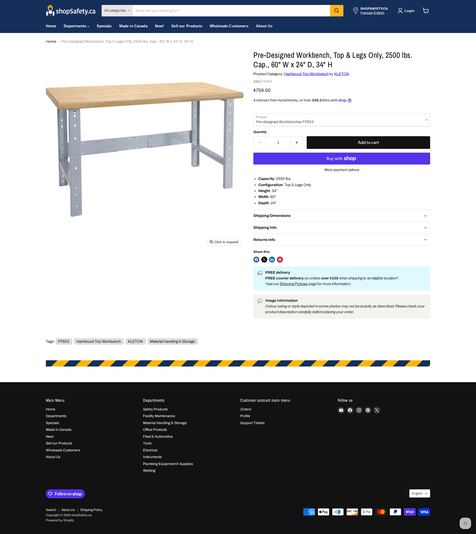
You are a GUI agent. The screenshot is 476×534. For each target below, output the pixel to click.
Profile (245, 416)
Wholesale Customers (229, 26)
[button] (407, 11)
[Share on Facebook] (256, 260)
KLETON (341, 74)
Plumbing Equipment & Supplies (168, 464)
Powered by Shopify (60, 520)
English (379, 13)
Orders (245, 409)
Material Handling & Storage (172, 341)
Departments (76, 26)
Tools (147, 443)
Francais (366, 13)
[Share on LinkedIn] (272, 260)
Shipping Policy (91, 510)
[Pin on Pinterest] (280, 260)
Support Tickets (252, 423)
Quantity (260, 132)
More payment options (342, 170)
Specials (104, 26)
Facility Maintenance (159, 416)
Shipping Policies (294, 284)
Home (51, 26)
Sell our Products (186, 26)
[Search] (336, 10)
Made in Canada (133, 26)
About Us (264, 26)
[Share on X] (264, 260)
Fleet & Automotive (158, 436)
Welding (149, 470)
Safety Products (155, 409)
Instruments (152, 457)
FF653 (63, 341)
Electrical (150, 450)
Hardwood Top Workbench (306, 74)
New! (159, 26)
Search (51, 510)
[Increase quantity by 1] (297, 142)
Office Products (155, 430)
